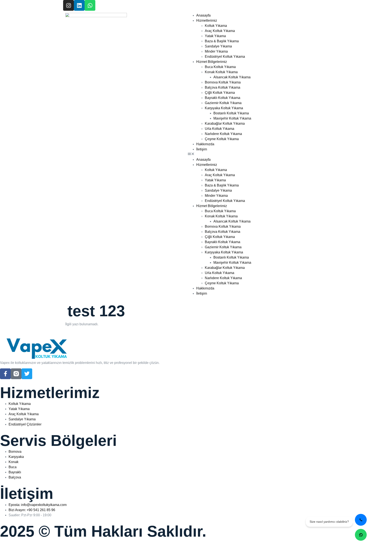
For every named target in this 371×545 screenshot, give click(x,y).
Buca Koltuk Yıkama (220, 67)
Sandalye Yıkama (218, 46)
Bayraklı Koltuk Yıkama (222, 98)
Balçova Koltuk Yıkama (222, 87)
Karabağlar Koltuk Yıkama (225, 123)
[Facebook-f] (5, 373)
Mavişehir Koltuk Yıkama (232, 118)
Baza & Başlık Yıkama (222, 41)
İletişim (201, 149)
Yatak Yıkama (215, 36)
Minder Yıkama (216, 51)
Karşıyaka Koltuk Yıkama (224, 108)
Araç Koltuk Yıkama (220, 31)
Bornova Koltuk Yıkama (223, 82)
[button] (247, 154)
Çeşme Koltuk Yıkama (222, 139)
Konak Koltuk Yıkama (221, 72)
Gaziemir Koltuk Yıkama (223, 103)
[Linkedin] (79, 5)
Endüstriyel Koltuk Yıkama (225, 56)
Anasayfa (203, 15)
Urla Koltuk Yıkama (219, 128)
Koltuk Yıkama (216, 25)
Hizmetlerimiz (206, 20)
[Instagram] (68, 5)
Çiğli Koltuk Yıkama (220, 92)
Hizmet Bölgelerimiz (211, 62)
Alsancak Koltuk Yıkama (232, 77)
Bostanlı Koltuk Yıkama (231, 113)
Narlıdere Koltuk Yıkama (223, 134)
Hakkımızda (205, 144)
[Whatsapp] (90, 5)
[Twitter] (26, 373)
